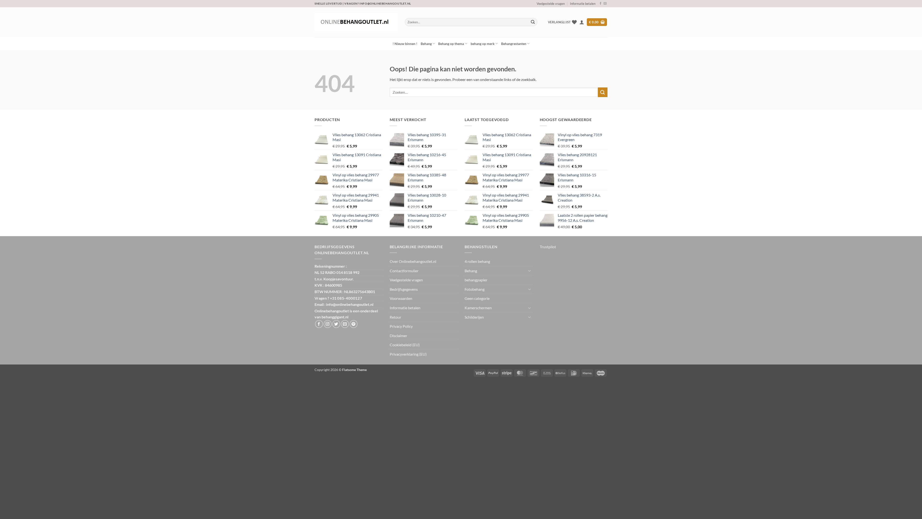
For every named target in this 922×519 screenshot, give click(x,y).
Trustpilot (548, 246)
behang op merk (483, 44)
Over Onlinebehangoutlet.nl (413, 261)
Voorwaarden (401, 298)
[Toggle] (530, 270)
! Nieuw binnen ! (405, 44)
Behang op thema (451, 44)
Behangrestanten (513, 44)
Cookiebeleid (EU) (405, 344)
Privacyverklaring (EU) (408, 354)
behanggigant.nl (334, 317)
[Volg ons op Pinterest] (354, 324)
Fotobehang (475, 289)
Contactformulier (404, 270)
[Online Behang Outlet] (356, 22)
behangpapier (476, 280)
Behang (426, 44)
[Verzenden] (533, 22)
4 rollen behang (477, 261)
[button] (581, 22)
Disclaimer (398, 335)
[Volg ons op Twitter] (336, 324)
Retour (395, 317)
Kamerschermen (478, 307)
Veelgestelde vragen (551, 4)
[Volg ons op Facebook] (600, 3)
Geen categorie (477, 298)
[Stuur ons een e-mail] (605, 3)
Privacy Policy (401, 326)
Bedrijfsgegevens (404, 289)
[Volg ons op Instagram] (328, 324)
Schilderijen (474, 317)
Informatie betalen (582, 4)
